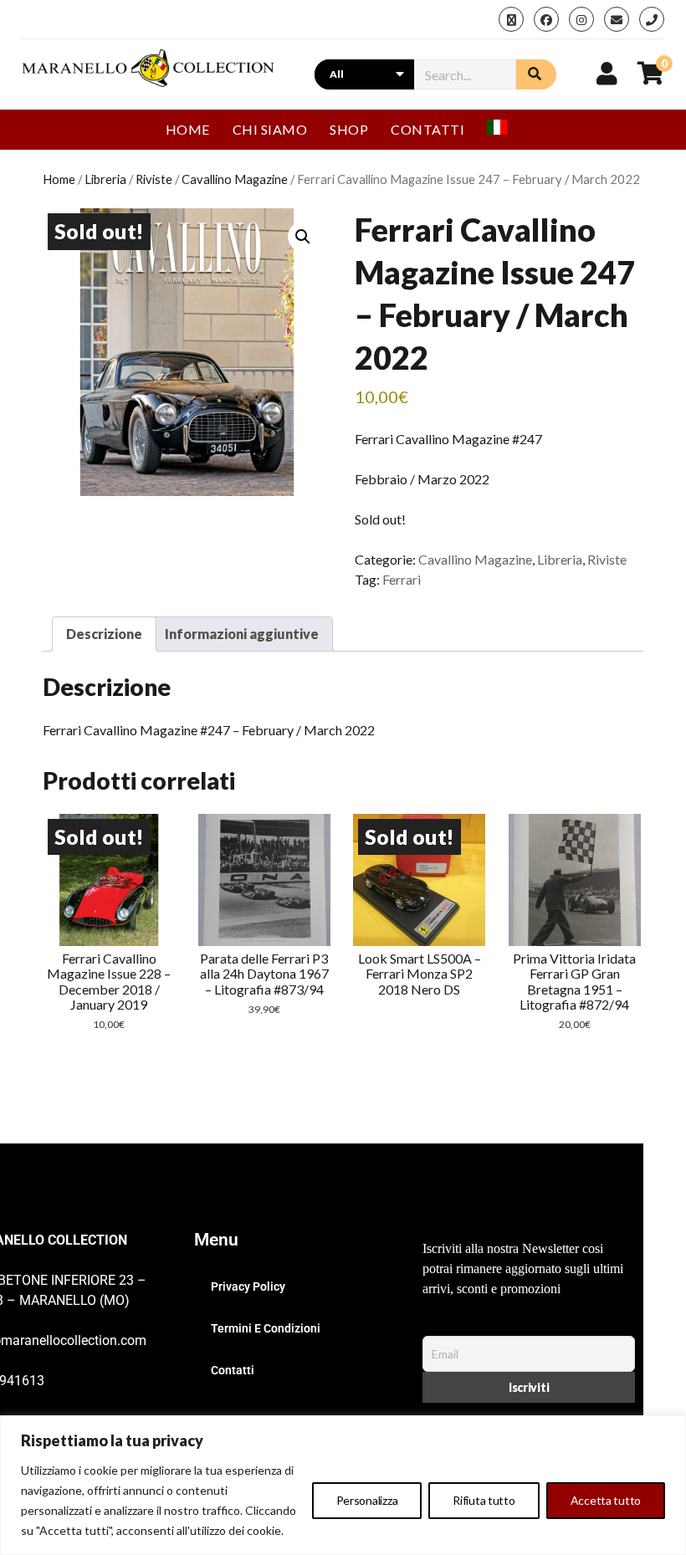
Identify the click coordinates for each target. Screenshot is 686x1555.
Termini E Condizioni (265, 1328)
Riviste (154, 179)
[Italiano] (503, 130)
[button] (303, 237)
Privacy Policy (248, 1286)
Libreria (105, 179)
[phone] (651, 19)
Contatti (427, 129)
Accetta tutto (606, 1500)
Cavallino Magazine (235, 179)
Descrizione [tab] (104, 634)
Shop (349, 129)
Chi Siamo (270, 129)
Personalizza (367, 1500)
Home (188, 129)
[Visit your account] (606, 73)
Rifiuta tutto (483, 1500)
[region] (343, 1485)
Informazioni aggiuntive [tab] (242, 634)
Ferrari (401, 579)
